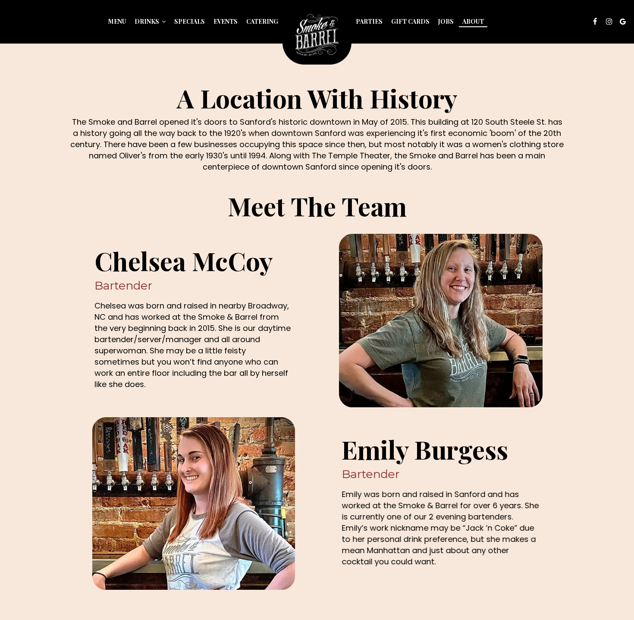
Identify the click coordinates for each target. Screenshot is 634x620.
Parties (369, 21)
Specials (189, 21)
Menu (117, 21)
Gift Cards (410, 21)
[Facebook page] (595, 21)
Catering (262, 21)
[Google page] (623, 21)
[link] (317, 35)
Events (225, 21)
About (473, 21)
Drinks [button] (147, 21)
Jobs (446, 21)
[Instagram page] (609, 21)
